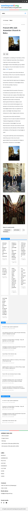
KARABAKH (4, 465)
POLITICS (3, 460)
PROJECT (3, 455)
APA (7, 69)
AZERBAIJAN (4, 458)
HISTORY (3, 463)
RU (3, 1)
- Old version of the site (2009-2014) (10, 443)
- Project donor (5, 438)
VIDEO (2, 476)
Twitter (17, 230)
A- (4, 54)
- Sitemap (3, 440)
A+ (7, 54)
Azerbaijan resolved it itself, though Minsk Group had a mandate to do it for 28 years (13, 415)
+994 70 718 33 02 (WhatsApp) (8, 485)
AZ (1, 1)
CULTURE (3, 468)
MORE (2, 471)
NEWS (2, 473)
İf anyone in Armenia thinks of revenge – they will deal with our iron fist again (13, 408)
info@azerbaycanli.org (6, 493)
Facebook (7, 230)
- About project (5, 435)
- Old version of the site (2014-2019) (10, 446)
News (11, 20)
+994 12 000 (4, 488)
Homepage (5, 20)
